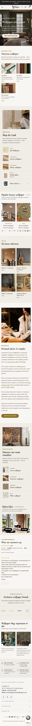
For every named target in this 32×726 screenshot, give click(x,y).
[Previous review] (2, 583)
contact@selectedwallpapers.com (16, 692)
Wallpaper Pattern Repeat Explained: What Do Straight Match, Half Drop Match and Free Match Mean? (23, 652)
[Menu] (2, 7)
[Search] (22, 7)
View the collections (10, 416)
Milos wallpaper (23, 226)
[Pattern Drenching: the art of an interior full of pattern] (8, 639)
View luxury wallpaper (10, 36)
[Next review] (6, 583)
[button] (29, 7)
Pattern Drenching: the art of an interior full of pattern (7, 650)
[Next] (30, 219)
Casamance (8, 223)
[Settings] (25, 7)
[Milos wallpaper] (24, 212)
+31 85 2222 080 (11, 690)
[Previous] (1, 219)
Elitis (23, 223)
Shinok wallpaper (8, 226)
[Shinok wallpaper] (8, 212)
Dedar (24, 362)
